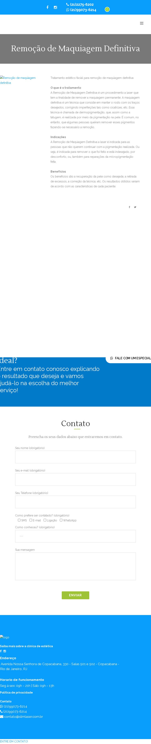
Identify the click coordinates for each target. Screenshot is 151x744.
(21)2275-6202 (82, 4)
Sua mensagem (25, 549)
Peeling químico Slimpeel (85, 273)
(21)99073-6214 (83, 10)
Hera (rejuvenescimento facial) (57, 315)
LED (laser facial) (65, 268)
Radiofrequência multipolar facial (90, 309)
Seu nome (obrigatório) (30, 448)
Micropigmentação (75, 294)
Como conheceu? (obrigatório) (35, 527)
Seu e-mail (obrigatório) (30, 470)
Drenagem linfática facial (51, 283)
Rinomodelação (108, 304)
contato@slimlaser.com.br (23, 717)
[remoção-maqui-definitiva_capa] (19, 81)
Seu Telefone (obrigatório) (31, 493)
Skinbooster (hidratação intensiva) (105, 314)
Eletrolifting (52, 294)
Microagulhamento (75, 289)
